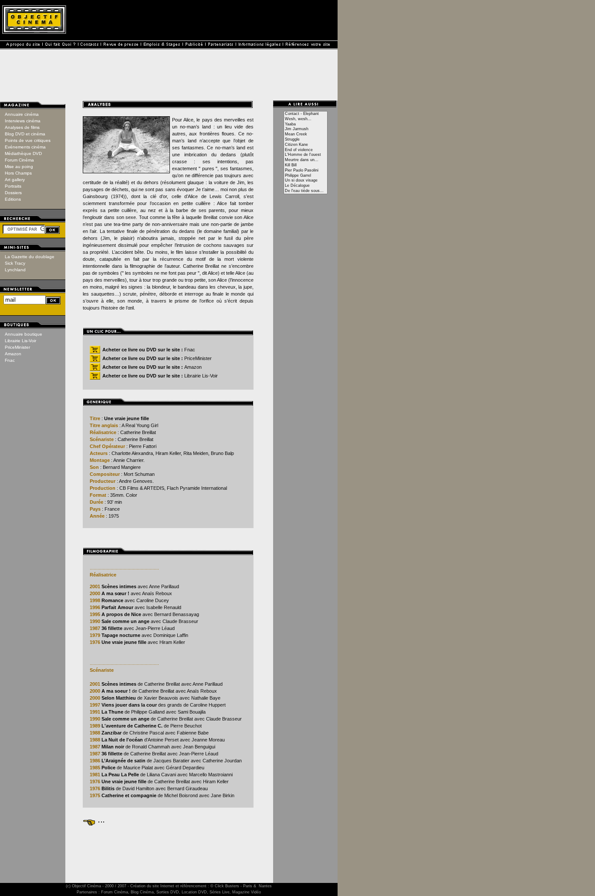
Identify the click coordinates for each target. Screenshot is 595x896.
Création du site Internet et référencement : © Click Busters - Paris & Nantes (201, 886)
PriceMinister (17, 347)
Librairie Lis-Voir (20, 340)
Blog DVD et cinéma (25, 133)
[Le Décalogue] (305, 186)
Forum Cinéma (19, 160)
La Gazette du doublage (29, 256)
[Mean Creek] (305, 134)
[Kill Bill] (305, 165)
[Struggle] (305, 139)
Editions (13, 199)
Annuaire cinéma (22, 114)
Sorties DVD (167, 892)
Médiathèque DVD (23, 153)
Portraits (13, 186)
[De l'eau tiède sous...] (305, 191)
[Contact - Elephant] (305, 114)
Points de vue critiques (28, 140)
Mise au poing (19, 166)
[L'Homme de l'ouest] (305, 155)
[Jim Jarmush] (305, 129)
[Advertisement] (168, 846)
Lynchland (15, 269)
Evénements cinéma (25, 147)
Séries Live (220, 892)
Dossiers (13, 192)
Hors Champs (18, 173)
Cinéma (94, 886)
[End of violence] (305, 150)
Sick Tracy (15, 263)
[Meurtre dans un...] (305, 160)
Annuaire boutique (23, 334)
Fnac (10, 360)
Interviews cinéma (23, 120)
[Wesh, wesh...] (305, 119)
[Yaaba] (305, 124)
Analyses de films (22, 127)
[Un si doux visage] (305, 180)
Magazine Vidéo (246, 892)
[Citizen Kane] (305, 145)
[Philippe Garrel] (305, 176)
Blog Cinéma (142, 892)
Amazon (13, 353)
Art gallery (15, 179)
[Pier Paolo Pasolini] (305, 170)
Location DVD (194, 892)
